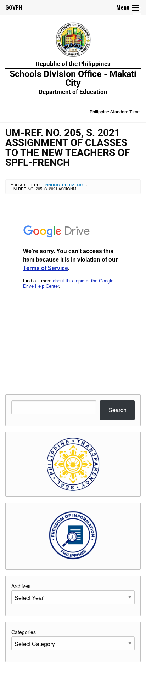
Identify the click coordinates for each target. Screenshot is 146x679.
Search (117, 410)
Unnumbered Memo (63, 184)
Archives (20, 585)
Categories (23, 631)
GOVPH (13, 7)
